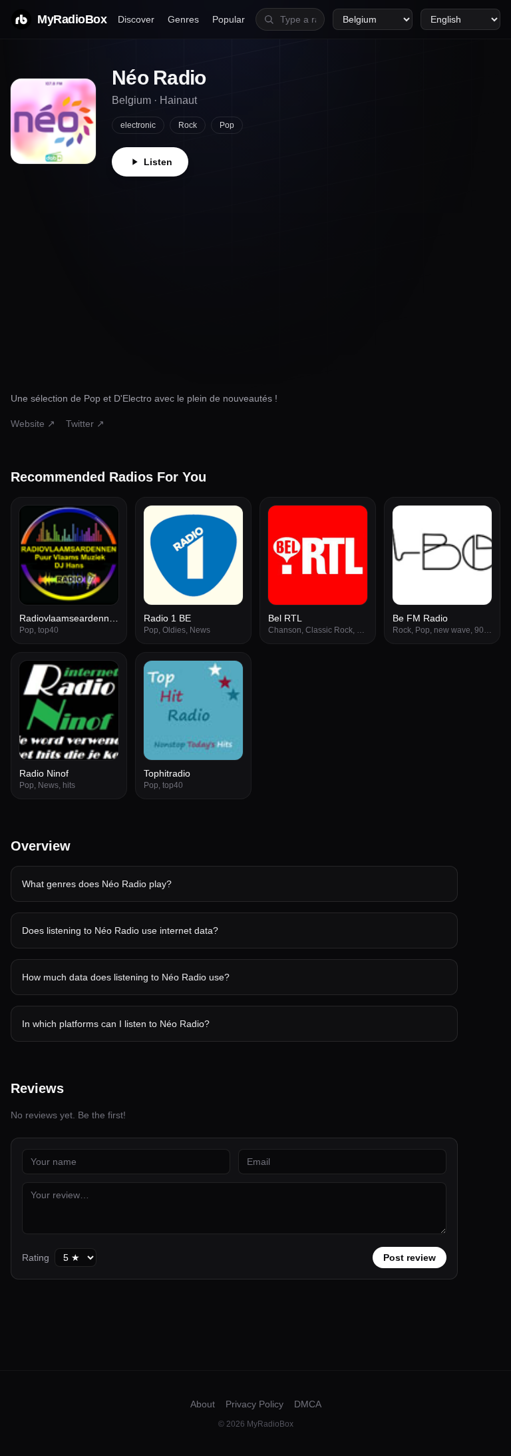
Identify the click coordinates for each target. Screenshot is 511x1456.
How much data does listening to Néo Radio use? (126, 977)
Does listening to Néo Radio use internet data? (120, 930)
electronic (138, 125)
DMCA (307, 1404)
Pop (227, 125)
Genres (183, 19)
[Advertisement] (255, 276)
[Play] (101, 523)
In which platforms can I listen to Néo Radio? (116, 1023)
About (202, 1404)
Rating (35, 1257)
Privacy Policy (254, 1404)
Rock (187, 125)
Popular (228, 19)
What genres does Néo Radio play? (97, 884)
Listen (158, 162)
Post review (409, 1257)
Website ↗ (33, 423)
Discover (136, 19)
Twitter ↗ (85, 423)
